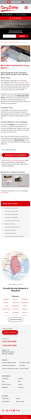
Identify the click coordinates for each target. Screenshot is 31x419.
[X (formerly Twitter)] (12, 410)
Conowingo (15, 312)
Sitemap (26, 417)
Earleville (24, 316)
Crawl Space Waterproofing (11, 214)
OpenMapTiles (20, 276)
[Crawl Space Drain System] (19, 179)
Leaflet (18, 273)
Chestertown (15, 306)
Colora (6, 312)
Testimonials (5, 398)
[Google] (7, 410)
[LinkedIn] (19, 410)
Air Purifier (22, 365)
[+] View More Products (23, 186)
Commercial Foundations (9, 365)
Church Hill (15, 309)
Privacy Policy (14, 417)
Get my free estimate (10, 332)
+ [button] (22, 268)
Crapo (6, 316)
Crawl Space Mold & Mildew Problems (14, 236)
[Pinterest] (16, 410)
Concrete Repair (23, 368)
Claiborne (25, 309)
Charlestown (24, 302)
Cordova (24, 312)
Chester (6, 306)
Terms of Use (21, 417)
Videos (18, 398)
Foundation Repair (24, 362)
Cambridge (24, 299)
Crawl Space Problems (9, 224)
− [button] (22, 271)
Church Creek (6, 309)
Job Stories (5, 378)
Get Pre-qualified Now (7, 15)
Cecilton (6, 302)
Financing (20, 387)
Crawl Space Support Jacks (11, 211)
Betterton (6, 299)
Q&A (3, 381)
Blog (19, 381)
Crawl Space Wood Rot (10, 233)
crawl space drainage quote (17, 160)
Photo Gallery (5, 401)
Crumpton (15, 316)
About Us (20, 378)
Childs (25, 306)
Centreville (15, 302)
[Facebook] (5, 410)
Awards (20, 384)
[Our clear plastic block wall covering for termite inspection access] (15, 59)
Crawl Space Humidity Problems (13, 227)
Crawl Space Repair (10, 204)
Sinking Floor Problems (10, 230)
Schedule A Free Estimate (15, 155)
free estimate (4, 192)
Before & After (20, 401)
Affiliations (5, 387)
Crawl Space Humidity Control (12, 220)
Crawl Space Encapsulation (11, 217)
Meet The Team (6, 384)
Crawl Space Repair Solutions (11, 208)
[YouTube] (14, 410)
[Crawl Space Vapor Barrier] (8, 179)
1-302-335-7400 (9, 345)
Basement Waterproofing (9, 362)
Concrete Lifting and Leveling (10, 368)
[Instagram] (9, 410)
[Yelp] (3, 410)
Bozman (15, 299)
